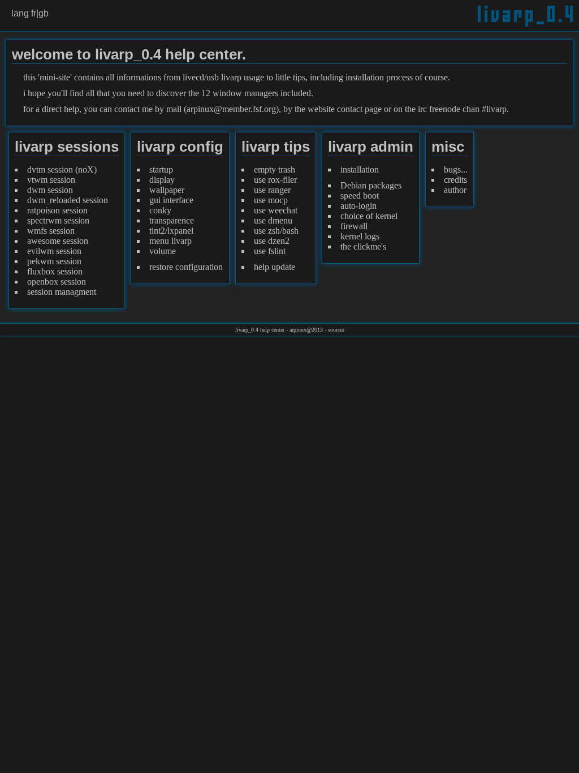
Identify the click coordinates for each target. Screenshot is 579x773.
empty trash (274, 169)
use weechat (275, 210)
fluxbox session (55, 271)
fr (33, 13)
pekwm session (54, 261)
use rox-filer (275, 179)
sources (336, 330)
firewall (354, 226)
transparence (171, 220)
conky (160, 210)
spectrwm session (58, 220)
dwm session (50, 190)
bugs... (456, 169)
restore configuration (186, 267)
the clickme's (363, 246)
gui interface (171, 200)
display (162, 179)
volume (162, 251)
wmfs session (51, 230)
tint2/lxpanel (171, 230)
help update (274, 267)
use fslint (270, 251)
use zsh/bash (276, 230)
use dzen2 (272, 241)
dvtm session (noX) (62, 169)
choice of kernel (368, 216)
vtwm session (51, 179)
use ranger (272, 190)
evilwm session (54, 251)
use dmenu (273, 220)
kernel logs (359, 236)
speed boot (359, 195)
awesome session (57, 241)
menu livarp (170, 241)
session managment (61, 292)
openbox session (56, 281)
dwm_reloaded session (67, 200)
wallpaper (166, 190)
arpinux (298, 330)
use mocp (271, 200)
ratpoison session (57, 210)
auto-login (358, 206)
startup (161, 169)
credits (455, 179)
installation (359, 169)
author (455, 190)
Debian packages (370, 185)
